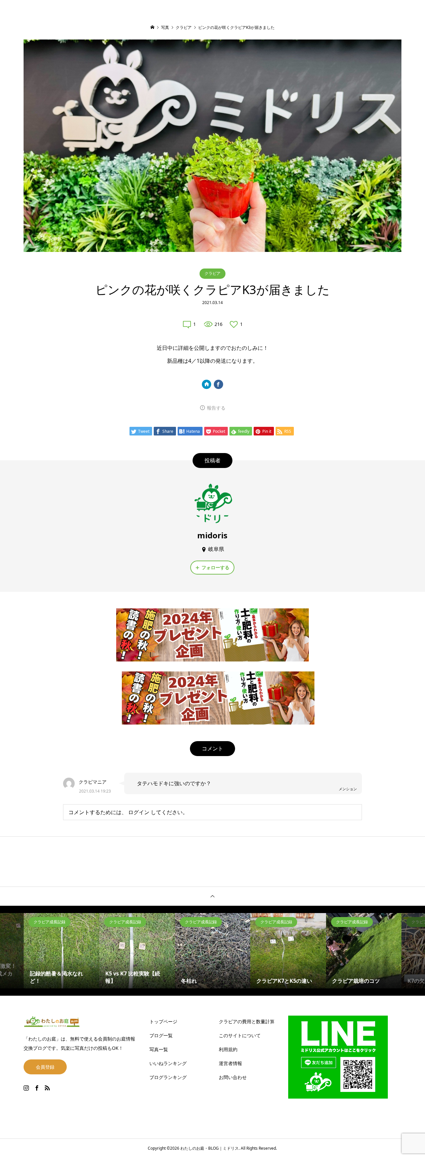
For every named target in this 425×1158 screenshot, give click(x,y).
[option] (62, 951)
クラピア (212, 273)
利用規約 (228, 1049)
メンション (348, 788)
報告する (216, 408)
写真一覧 (158, 1049)
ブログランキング (168, 1077)
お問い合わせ (233, 1077)
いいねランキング (168, 1063)
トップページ (163, 1021)
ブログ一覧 (161, 1035)
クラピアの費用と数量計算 (247, 1021)
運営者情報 (230, 1063)
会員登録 (45, 1067)
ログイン (138, 812)
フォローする (215, 567)
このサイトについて (240, 1035)
